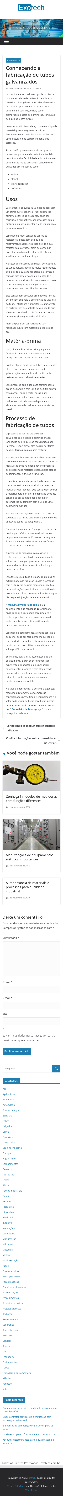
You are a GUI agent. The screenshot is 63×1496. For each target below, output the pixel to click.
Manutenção (9, 1238)
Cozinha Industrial (12, 1147)
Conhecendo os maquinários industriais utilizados (30, 728)
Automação (9, 1104)
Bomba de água (11, 1110)
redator (38, 88)
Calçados (7, 1126)
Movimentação (10, 1260)
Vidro (5, 1389)
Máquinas (8, 1244)
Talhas (6, 1351)
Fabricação (8, 1174)
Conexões (8, 1137)
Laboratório (9, 1233)
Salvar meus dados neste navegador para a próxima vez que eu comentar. (29, 1038)
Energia (7, 1153)
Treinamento (9, 1362)
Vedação (7, 1383)
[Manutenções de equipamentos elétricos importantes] (31, 821)
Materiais (8, 1249)
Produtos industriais (14, 1303)
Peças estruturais (12, 1271)
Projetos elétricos (12, 1308)
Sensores (7, 1335)
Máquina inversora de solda (23, 604)
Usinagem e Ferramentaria (17, 1372)
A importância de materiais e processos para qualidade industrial (27, 887)
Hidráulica (8, 1212)
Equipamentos (13, 60)
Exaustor (7, 1169)
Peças (6, 1265)
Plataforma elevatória (14, 1287)
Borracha (7, 1115)
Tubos (6, 1367)
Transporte (9, 1356)
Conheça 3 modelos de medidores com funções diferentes (31, 798)
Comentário (11, 938)
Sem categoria (10, 1330)
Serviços (7, 1340)
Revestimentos (10, 1319)
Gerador (7, 1201)
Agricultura (9, 1094)
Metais (6, 1255)
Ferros (6, 1179)
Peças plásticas (11, 1281)
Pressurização (10, 1292)
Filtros (6, 1185)
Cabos (6, 1120)
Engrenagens (10, 1158)
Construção (9, 1142)
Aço (4, 1088)
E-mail (7, 998)
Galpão (6, 1196)
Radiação (7, 1313)
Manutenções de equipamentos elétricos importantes (29, 857)
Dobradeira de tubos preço (27, 709)
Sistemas (7, 1346)
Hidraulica (8, 1206)
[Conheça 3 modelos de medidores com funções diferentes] (31, 763)
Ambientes (8, 1099)
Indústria (7, 1222)
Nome (7, 982)
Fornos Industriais (12, 1190)
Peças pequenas (11, 1276)
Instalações (9, 1228)
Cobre (6, 1131)
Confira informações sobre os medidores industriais (31, 740)
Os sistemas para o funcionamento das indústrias (30, 1434)
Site (5, 1013)
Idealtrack (8, 1217)
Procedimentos (11, 1297)
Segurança (8, 1324)
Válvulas (7, 1378)
